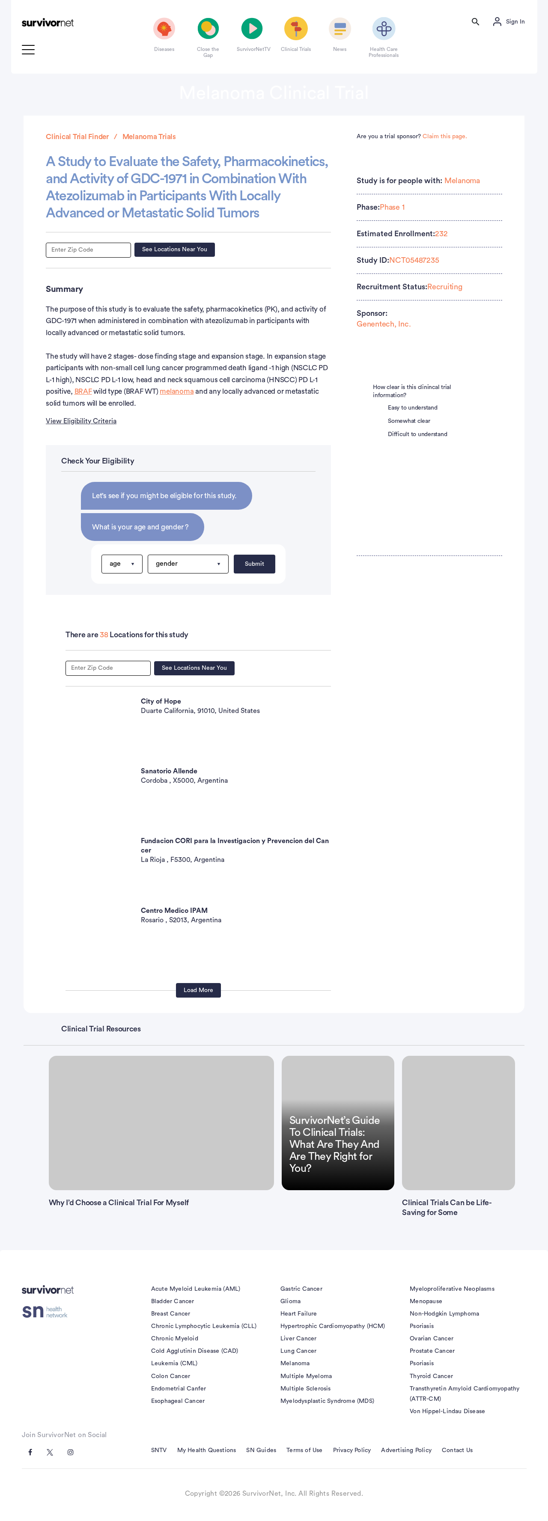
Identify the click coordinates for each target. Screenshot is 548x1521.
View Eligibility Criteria (81, 421)
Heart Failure (298, 1314)
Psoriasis (422, 1326)
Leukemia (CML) (174, 1364)
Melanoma (462, 180)
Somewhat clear (409, 421)
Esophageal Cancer (178, 1401)
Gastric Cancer (301, 1289)
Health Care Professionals (384, 52)
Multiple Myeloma (306, 1376)
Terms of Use (304, 1450)
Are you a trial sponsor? (412, 137)
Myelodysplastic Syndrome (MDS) (327, 1401)
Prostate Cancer (432, 1351)
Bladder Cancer (172, 1301)
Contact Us (457, 1450)
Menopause (426, 1301)
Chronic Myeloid (174, 1339)
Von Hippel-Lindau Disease (447, 1411)
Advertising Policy (406, 1450)
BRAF (83, 391)
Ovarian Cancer (431, 1339)
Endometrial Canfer (178, 1389)
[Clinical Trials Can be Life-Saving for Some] (458, 1123)
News (339, 49)
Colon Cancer (170, 1376)
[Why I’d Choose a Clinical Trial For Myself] (161, 1123)
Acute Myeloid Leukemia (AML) (196, 1289)
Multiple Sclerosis (305, 1389)
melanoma (177, 391)
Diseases (164, 49)
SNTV (159, 1450)
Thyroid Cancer (431, 1376)
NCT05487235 (414, 260)
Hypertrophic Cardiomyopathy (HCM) (332, 1326)
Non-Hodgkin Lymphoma (444, 1314)
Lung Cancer (298, 1351)
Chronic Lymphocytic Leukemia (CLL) (204, 1326)
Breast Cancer (171, 1314)
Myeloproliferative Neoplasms (452, 1289)
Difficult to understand (417, 434)
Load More (198, 990)
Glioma (290, 1301)
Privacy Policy (352, 1450)
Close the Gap (208, 52)
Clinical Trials (296, 49)
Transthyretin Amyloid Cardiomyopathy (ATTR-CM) (464, 1394)
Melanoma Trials (149, 136)
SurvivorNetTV (252, 49)
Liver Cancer (298, 1339)
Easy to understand (413, 408)
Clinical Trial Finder (77, 136)
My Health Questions (206, 1450)
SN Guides (261, 1450)
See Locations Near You (174, 250)
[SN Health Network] (48, 1312)
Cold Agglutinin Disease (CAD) (194, 1351)
